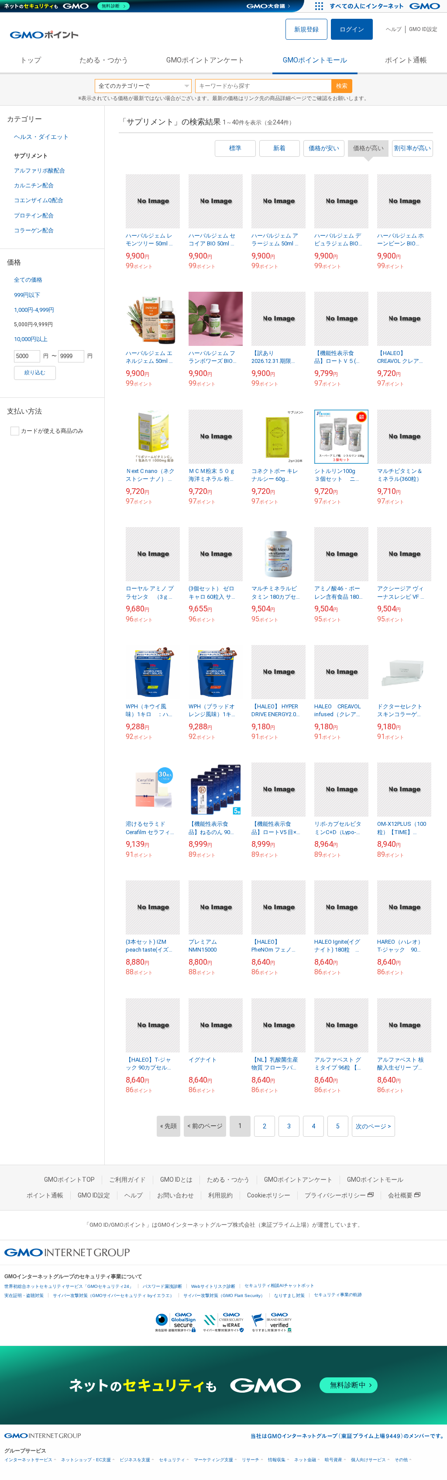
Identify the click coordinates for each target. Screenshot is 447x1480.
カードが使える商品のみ (52, 431)
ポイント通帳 (406, 60)
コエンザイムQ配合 (38, 200)
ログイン (352, 29)
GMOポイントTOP (69, 1179)
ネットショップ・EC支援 (86, 1459)
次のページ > (373, 1126)
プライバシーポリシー (335, 1195)
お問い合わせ (175, 1195)
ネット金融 (305, 1459)
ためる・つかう (103, 60)
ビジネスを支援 (135, 1459)
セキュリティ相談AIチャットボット (279, 1285)
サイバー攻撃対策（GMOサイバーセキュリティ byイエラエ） (113, 1295)
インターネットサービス (28, 1459)
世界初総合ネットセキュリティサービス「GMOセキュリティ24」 (69, 1286)
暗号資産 (333, 1459)
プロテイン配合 (34, 215)
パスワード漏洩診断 (162, 1286)
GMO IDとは (176, 1179)
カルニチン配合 (34, 185)
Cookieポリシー (268, 1195)
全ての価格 (28, 279)
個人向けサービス (368, 1459)
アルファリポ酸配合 (39, 170)
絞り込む (34, 372)
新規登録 (306, 29)
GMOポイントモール (315, 60)
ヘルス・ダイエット (41, 136)
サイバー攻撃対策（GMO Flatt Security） (224, 1295)
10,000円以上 (31, 339)
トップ (30, 60)
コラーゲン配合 (34, 230)
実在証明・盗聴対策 (24, 1295)
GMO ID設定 (423, 29)
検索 (341, 86)
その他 (401, 1459)
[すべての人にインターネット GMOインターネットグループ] (386, 6)
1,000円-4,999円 (34, 310)
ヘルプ (394, 29)
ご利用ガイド (127, 1179)
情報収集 (276, 1459)
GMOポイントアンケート (205, 60)
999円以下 (27, 295)
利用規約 (220, 1195)
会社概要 (400, 1195)
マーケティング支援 (213, 1459)
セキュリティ (172, 1459)
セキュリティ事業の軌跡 (338, 1294)
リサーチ (250, 1459)
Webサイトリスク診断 (213, 1286)
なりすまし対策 (289, 1295)
